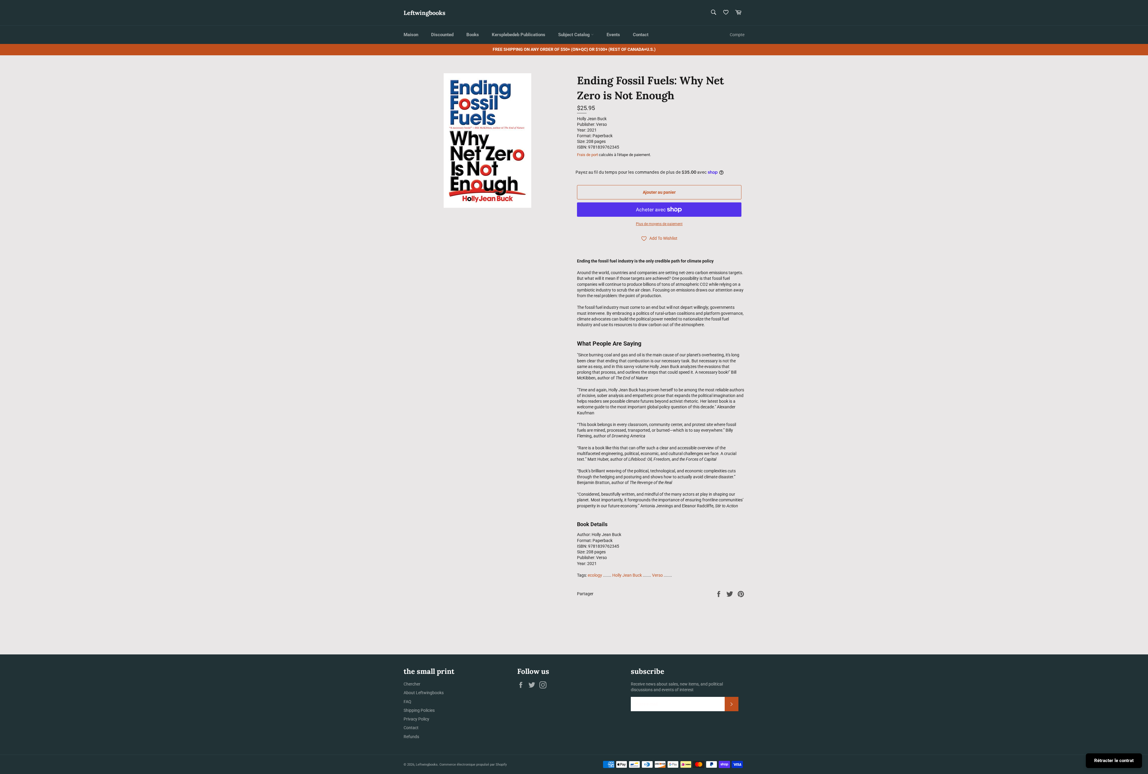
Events (613, 34)
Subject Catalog (574, 34)
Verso (657, 575)
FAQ (407, 701)
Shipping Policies (419, 710)
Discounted (442, 34)
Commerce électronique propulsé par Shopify (473, 765)
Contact (640, 34)
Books (472, 34)
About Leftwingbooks (424, 692)
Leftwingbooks (424, 12)
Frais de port (587, 154)
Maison (411, 34)
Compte (737, 34)
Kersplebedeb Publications (518, 34)
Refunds (411, 736)
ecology (595, 575)
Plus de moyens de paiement (659, 224)
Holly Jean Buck (627, 575)
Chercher (412, 684)
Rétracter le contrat (1114, 760)
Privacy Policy (416, 719)
